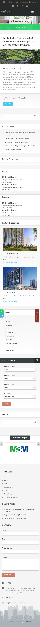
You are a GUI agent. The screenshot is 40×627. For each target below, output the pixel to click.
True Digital (27, 621)
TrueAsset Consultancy (20, 98)
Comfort (7, 321)
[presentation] (1, 444)
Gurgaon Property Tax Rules (13, 149)
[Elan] (20, 448)
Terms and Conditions (10, 497)
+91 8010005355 (7, 182)
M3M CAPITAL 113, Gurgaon (13, 254)
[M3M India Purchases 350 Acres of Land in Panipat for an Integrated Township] (20, 56)
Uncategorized (9, 350)
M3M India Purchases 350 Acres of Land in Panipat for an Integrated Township (19, 41)
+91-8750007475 (11, 598)
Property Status (9, 375)
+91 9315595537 (7, 189)
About (6, 480)
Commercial (8, 325)
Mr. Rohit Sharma (9, 177)
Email (4, 539)
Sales (6, 347)
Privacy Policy (8, 494)
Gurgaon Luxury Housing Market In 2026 (17, 138)
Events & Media (8, 487)
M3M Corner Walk (9, 293)
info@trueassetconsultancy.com (12, 180)
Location (7, 393)
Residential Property (11, 343)
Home (6, 477)
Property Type (9, 384)
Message (5, 557)
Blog (19, 68)
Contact (6, 490)
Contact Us (37, 316)
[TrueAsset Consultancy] (6, 11)
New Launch (8, 339)
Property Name (9, 366)
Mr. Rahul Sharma (9, 184)
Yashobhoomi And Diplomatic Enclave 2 (17, 142)
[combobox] (20, 379)
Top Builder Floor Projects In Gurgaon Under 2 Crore (20, 146)
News (5, 483)
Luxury (7, 329)
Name (4, 530)
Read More (8, 104)
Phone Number (7, 548)
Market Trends (9, 332)
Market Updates (10, 336)
